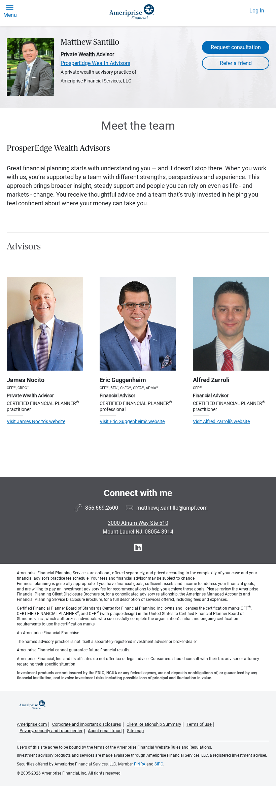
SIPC (158, 764)
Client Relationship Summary (154, 724)
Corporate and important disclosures (86, 724)
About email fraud (105, 730)
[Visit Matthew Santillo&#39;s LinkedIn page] (138, 547)
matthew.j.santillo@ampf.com (172, 508)
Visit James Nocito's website (36, 421)
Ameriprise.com (32, 724)
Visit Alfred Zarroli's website (221, 421)
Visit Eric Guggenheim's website (132, 421)
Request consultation (236, 47)
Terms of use (199, 724)
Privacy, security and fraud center (51, 730)
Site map (135, 730)
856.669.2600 (101, 508)
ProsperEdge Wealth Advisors (95, 63)
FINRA (139, 764)
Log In (256, 10)
